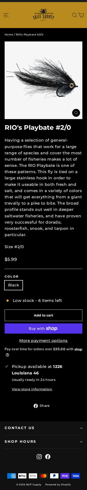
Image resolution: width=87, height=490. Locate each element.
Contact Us (20, 428)
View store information (32, 389)
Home (9, 34)
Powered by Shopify (58, 484)
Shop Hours (20, 441)
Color (12, 276)
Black (13, 285)
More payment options (43, 340)
